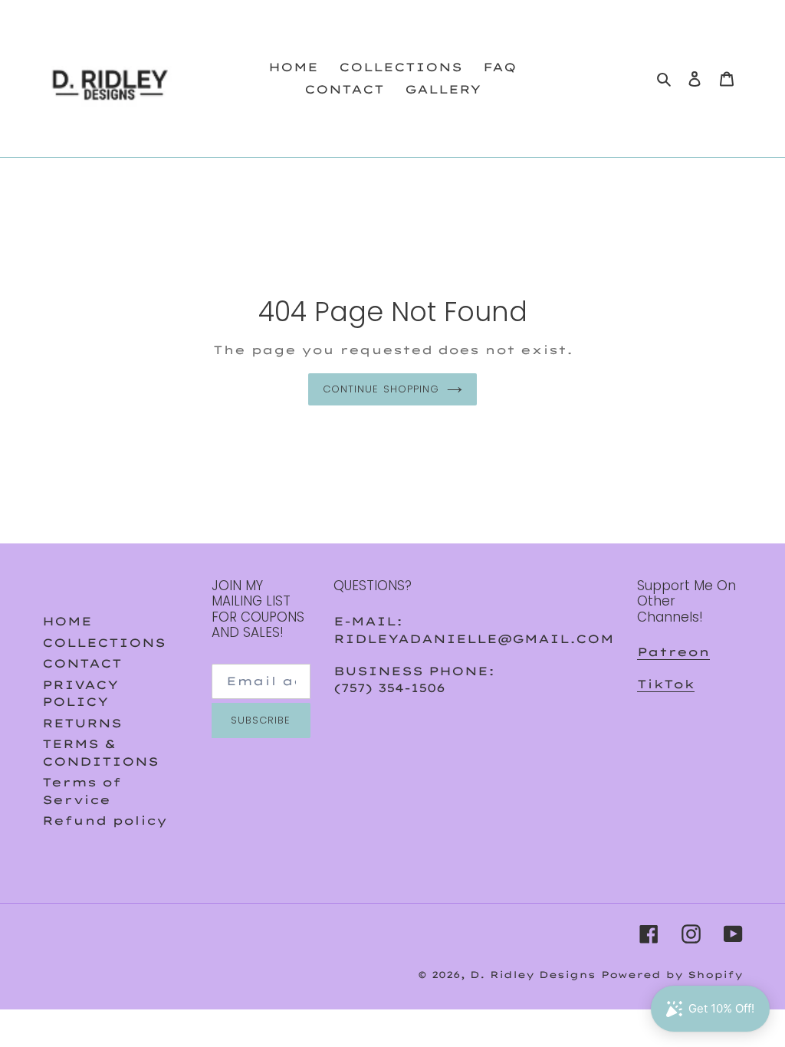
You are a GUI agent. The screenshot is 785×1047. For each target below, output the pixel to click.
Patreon (673, 652)
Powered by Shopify (672, 974)
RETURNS (82, 723)
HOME (67, 621)
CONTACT (82, 663)
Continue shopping (381, 389)
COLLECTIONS (104, 642)
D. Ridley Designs (533, 974)
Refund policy (104, 820)
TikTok (666, 684)
